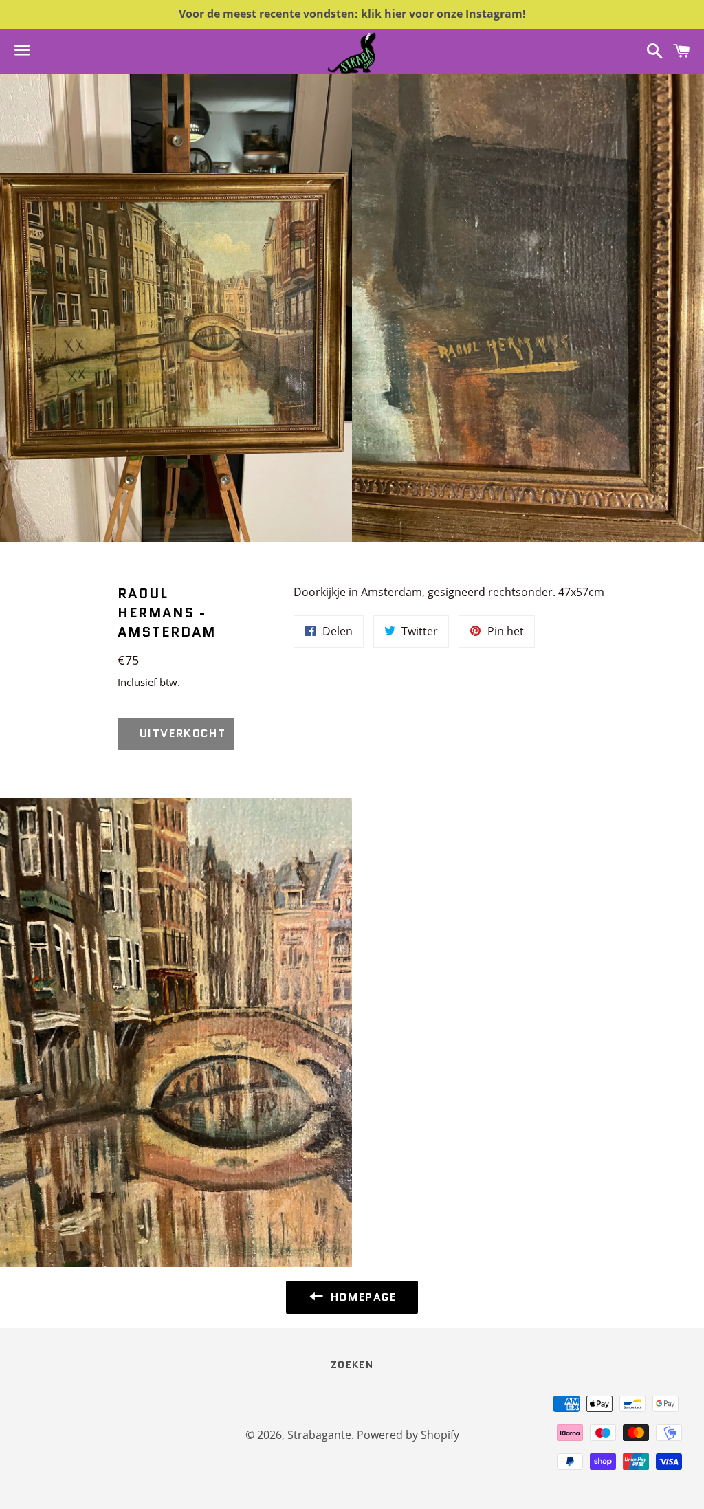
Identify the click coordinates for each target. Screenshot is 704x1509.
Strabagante (319, 1434)
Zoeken (352, 1365)
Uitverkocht (183, 733)
